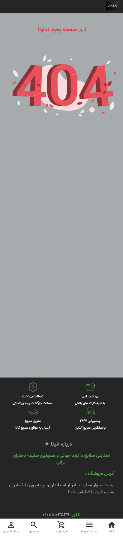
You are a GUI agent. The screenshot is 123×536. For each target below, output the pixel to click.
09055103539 (55, 515)
